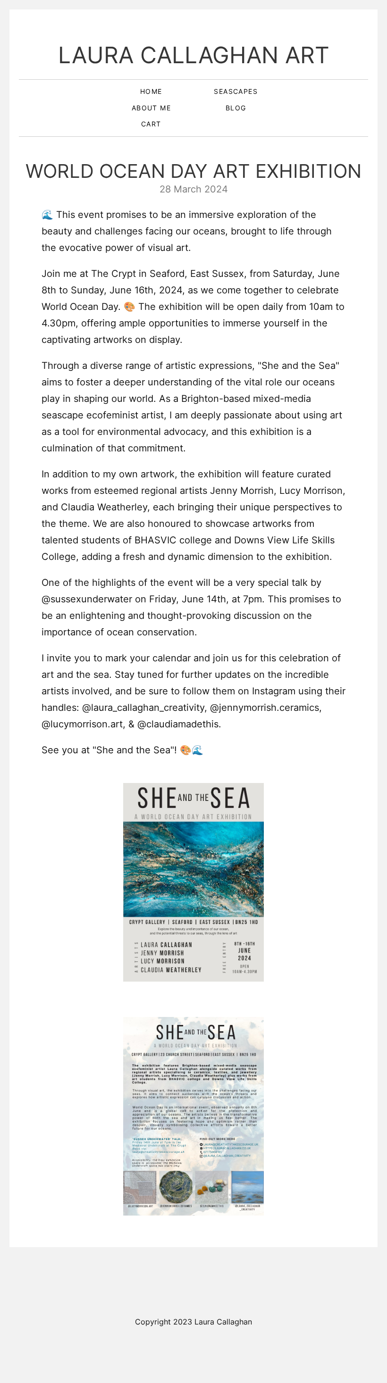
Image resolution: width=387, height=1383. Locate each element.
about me (151, 108)
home (151, 91)
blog (236, 108)
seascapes (236, 91)
